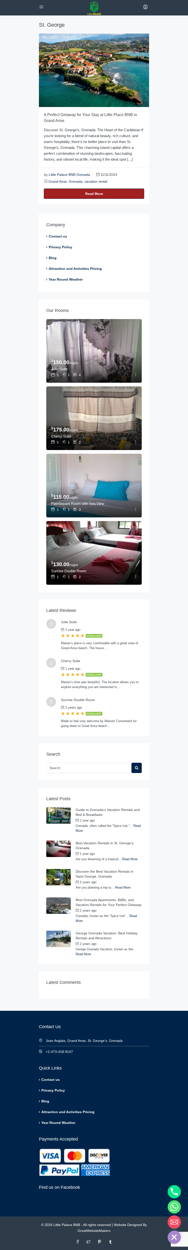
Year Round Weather (66, 279)
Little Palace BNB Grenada (69, 175)
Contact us (58, 236)
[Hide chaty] (174, 1237)
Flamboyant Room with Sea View (77, 503)
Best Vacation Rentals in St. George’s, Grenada (105, 845)
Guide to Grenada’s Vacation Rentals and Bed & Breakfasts (108, 812)
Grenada (75, 181)
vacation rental (95, 181)
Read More (94, 194)
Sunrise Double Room (68, 571)
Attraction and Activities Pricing (75, 269)
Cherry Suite (61, 436)
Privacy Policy (60, 247)
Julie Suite (59, 369)
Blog (53, 258)
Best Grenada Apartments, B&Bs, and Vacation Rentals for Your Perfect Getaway (108, 902)
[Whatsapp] (174, 1207)
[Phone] (174, 1191)
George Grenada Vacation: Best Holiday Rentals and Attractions (107, 935)
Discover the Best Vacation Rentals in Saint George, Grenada (104, 873)
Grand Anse (57, 181)
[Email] (174, 1222)
